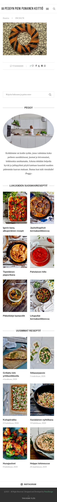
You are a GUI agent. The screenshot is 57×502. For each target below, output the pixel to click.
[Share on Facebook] (36, 66)
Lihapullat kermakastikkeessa (39, 317)
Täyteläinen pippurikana (9, 273)
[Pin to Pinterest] (42, 66)
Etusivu (6, 18)
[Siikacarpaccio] (42, 353)
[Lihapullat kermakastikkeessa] (42, 296)
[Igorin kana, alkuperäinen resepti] (15, 208)
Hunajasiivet (9, 463)
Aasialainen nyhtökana (41, 420)
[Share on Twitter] (39, 66)
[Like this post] (33, 66)
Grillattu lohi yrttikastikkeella (11, 374)
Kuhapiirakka (9, 420)
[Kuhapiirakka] (15, 400)
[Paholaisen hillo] (42, 252)
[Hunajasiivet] (15, 443)
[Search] (54, 9)
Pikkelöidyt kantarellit (14, 316)
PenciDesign (48, 492)
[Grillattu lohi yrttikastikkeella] (15, 353)
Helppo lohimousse (40, 463)
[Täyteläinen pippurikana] (15, 252)
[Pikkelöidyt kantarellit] (15, 296)
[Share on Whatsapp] (45, 66)
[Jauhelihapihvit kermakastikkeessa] (42, 208)
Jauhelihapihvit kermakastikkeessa (39, 229)
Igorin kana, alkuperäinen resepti (13, 229)
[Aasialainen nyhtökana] (42, 400)
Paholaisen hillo (38, 272)
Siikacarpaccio (37, 373)
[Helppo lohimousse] (42, 443)
